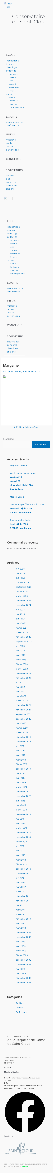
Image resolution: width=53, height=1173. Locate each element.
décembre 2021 (23, 705)
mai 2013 (20, 850)
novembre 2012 (23, 873)
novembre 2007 (23, 982)
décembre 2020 (23, 719)
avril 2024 (20, 619)
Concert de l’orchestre (20, 524)
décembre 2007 (23, 978)
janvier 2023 (22, 669)
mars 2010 (21, 928)
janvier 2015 (21, 828)
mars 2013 (21, 860)
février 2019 (21, 764)
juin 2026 (20, 569)
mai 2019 (20, 750)
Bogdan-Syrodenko (19, 465)
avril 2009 (21, 946)
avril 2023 (20, 655)
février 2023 (22, 664)
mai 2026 (20, 573)
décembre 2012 (23, 869)
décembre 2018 (23, 769)
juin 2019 (20, 746)
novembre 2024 (23, 605)
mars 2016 (21, 805)
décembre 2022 (23, 673)
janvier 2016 (22, 810)
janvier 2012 (21, 891)
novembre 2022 (23, 678)
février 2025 (22, 591)
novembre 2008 (23, 964)
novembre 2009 (23, 937)
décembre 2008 (23, 960)
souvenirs (14, 170)
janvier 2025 (22, 596)
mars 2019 (21, 760)
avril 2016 (20, 801)
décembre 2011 (23, 896)
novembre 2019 (23, 741)
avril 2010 (20, 923)
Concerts (14, 159)
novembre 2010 (23, 919)
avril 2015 (20, 823)
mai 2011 (20, 905)
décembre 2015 (23, 814)
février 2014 (21, 841)
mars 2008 (21, 973)
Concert (20, 1007)
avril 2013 (20, 855)
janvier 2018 (21, 787)
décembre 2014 (23, 832)
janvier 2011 (21, 914)
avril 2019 (20, 755)
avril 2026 (20, 578)
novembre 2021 (23, 710)
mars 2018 (21, 782)
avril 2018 (20, 778)
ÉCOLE (10, 54)
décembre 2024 (23, 600)
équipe (11, 116)
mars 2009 (21, 950)
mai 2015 (20, 819)
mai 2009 (20, 941)
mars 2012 (21, 887)
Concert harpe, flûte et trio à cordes (27, 508)
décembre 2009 (23, 932)
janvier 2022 (22, 700)
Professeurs (21, 1012)
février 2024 (22, 628)
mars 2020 (21, 723)
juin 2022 (20, 682)
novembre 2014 (23, 837)
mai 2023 (20, 650)
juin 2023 (20, 646)
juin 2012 (20, 878)
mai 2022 (20, 687)
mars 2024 (21, 623)
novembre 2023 (23, 637)
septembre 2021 (23, 714)
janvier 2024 (22, 632)
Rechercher (8, 439)
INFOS (10, 134)
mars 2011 (20, 910)
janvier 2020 (22, 732)
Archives (20, 1003)
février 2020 (22, 728)
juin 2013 (20, 846)
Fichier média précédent (26, 427)
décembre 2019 (23, 737)
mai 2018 (20, 773)
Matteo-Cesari (17, 497)
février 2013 (21, 864)
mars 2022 (21, 696)
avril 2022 (20, 691)
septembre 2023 (24, 641)
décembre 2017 (23, 791)
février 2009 (22, 955)
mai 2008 (20, 969)
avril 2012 (20, 882)
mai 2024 (20, 614)
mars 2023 (21, 659)
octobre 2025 (22, 582)
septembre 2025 (24, 587)
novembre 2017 (23, 796)
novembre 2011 (23, 901)
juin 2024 (20, 610)
